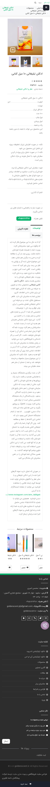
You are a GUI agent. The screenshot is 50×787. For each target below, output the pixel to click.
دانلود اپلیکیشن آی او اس (35, 657)
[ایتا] (35, 618)
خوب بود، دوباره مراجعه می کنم (35, 730)
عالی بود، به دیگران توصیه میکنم (35, 726)
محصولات (41, 662)
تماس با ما (41, 694)
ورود (43, 700)
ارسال (6, 741)
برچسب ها (36, 235)
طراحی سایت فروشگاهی (37, 774)
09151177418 (24, 218)
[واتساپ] (29, 618)
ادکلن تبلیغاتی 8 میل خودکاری (23, 555)
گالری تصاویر (40, 667)
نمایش (23, 568)
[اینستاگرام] (46, 618)
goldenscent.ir (29, 611)
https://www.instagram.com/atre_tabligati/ (20, 494)
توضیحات (36, 228)
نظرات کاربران (23, 229)
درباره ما (42, 678)
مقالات (42, 673)
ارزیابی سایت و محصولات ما (39, 720)
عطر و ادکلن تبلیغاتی (24, 89)
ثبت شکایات (41, 755)
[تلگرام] (40, 618)
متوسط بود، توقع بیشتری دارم (36, 735)
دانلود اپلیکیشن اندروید (36, 651)
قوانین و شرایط (39, 689)
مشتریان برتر (40, 684)
